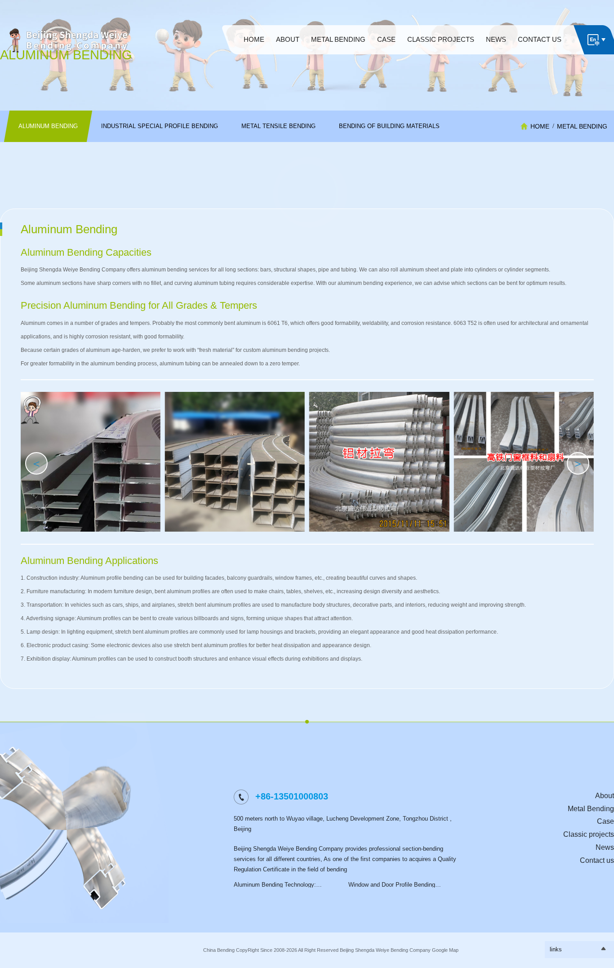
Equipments (441, 48)
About (604, 795)
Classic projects (588, 834)
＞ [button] (578, 463)
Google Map (445, 950)
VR (288, 48)
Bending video (440, 52)
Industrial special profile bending (338, 52)
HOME (539, 126)
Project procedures (287, 56)
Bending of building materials (338, 61)
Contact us (597, 860)
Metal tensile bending (338, 56)
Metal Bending (582, 126)
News (605, 847)
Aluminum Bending (338, 48)
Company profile (287, 52)
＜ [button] (36, 463)
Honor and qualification (287, 61)
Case (605, 821)
